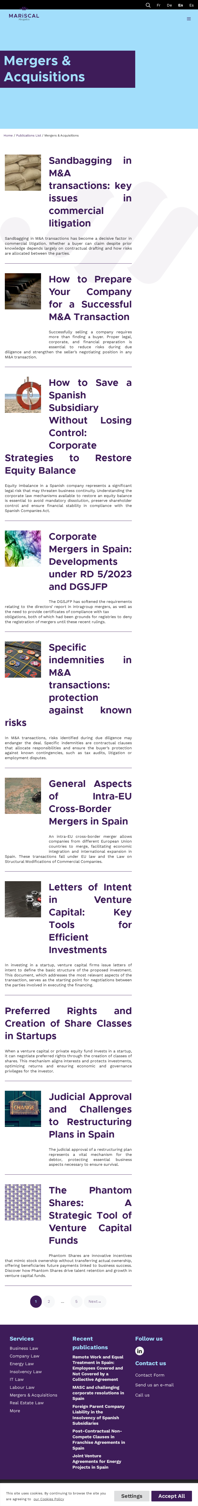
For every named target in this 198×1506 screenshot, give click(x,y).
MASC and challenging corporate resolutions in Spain (98, 1393)
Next (95, 1301)
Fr (159, 5)
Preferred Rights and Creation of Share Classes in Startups (68, 1023)
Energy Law (22, 1363)
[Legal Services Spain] (24, 13)
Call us (142, 1394)
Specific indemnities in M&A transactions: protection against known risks (68, 685)
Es (191, 5)
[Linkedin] (143, 1351)
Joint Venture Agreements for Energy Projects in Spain (96, 1461)
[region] (99, 1494)
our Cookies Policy (49, 1499)
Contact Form (149, 1374)
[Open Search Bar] (148, 4)
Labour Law (22, 1387)
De (169, 5)
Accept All (171, 1496)
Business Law (24, 1348)
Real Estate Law (27, 1402)
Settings (131, 1496)
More (15, 1410)
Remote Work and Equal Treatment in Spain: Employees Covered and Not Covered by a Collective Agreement (97, 1368)
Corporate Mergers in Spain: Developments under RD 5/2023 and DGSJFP (90, 562)
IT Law (17, 1379)
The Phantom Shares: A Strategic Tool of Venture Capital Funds (90, 1216)
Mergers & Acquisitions (33, 1394)
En (180, 5)
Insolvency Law (26, 1371)
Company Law (24, 1355)
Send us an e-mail (154, 1384)
